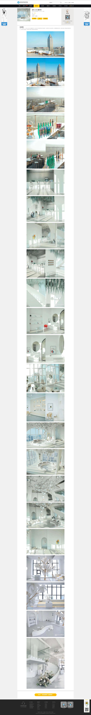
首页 (19, 5)
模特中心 (24, 5)
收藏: (43, 11)
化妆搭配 (42, 5)
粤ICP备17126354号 (52, 713)
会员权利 (46, 705)
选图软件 (69, 2)
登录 (65, 2)
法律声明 (53, 706)
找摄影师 (30, 5)
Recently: (40, 11)
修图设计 (48, 5)
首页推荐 (38, 706)
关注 (39, 18)
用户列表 (65, 5)
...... (37, 710)
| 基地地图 (72, 2)
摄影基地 (36, 5)
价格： (33, 13)
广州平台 (60, 5)
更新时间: (33, 11)
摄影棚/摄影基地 (32, 706)
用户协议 (53, 705)
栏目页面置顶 (39, 705)
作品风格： (33, 14)
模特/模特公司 (31, 705)
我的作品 (46, 706)
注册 (66, 2)
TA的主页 (45, 18)
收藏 (35, 18)
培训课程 (54, 5)
